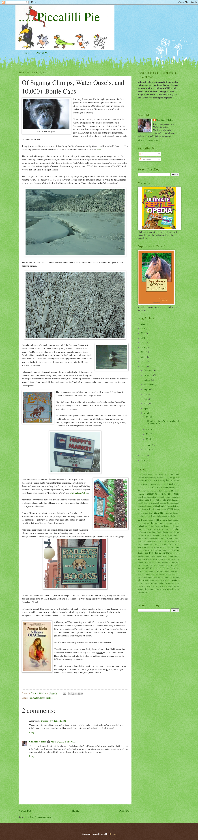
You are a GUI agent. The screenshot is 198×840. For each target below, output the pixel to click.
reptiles (147, 556)
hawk (140, 519)
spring (149, 568)
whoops (140, 589)
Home (26, 53)
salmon (176, 556)
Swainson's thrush (144, 574)
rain (177, 550)
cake (177, 487)
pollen (145, 550)
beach (140, 484)
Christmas (142, 496)
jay (162, 526)
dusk (173, 503)
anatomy (153, 477)
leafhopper (142, 532)
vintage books (143, 583)
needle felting (149, 544)
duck (168, 503)
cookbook (160, 497)
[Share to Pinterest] (81, 693)
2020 (143, 328)
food (140, 512)
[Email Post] (64, 693)
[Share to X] (75, 693)
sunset (167, 571)
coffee (153, 497)
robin (171, 556)
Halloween (175, 516)
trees (159, 577)
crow (169, 499)
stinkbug (152, 571)
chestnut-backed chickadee (160, 491)
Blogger (112, 833)
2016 (143, 347)
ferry (139, 509)
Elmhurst (148, 506)
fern (177, 506)
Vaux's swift (165, 580)
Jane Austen (155, 526)
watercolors (157, 586)
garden (158, 512)
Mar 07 (149, 438)
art (178, 477)
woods (162, 589)
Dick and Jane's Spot (79, 492)
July (146, 394)
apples (174, 477)
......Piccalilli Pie (59, 16)
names (162, 541)
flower (170, 508)
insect (176, 522)
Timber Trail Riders (169, 574)
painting (150, 547)
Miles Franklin (173, 535)
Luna (176, 532)
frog (150, 513)
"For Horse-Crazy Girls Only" (166, 474)
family (163, 505)
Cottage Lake (143, 499)
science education (166, 559)
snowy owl (147, 565)
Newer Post (25, 810)
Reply (31, 732)
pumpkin (171, 550)
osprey (140, 547)
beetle (153, 484)
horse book (167, 519)
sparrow (169, 565)
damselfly (175, 500)
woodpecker (154, 589)
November (148, 375)
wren (167, 588)
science (156, 559)
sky (170, 562)
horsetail (176, 520)
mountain (168, 538)
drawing (163, 503)
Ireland (141, 525)
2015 (143, 352)
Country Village (155, 500)
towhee (150, 577)
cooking (168, 496)
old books (164, 544)
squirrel (156, 568)
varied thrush (155, 580)
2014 (143, 356)
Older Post (125, 810)
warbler (161, 583)
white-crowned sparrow (170, 586)
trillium (165, 577)
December (148, 370)
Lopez (171, 532)
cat (139, 490)
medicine (148, 535)
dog (150, 502)
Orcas (171, 544)
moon (147, 538)
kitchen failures (165, 529)
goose (148, 516)
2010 (143, 460)
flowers (176, 509)
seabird (140, 562)
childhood (152, 493)
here (99, 149)
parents (156, 547)
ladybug (175, 528)
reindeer (141, 556)
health (145, 520)
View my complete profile (149, 140)
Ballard (176, 480)
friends (145, 513)
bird (30, 697)
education (141, 506)
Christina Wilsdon (37, 741)
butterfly (171, 487)
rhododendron (156, 556)
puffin (165, 550)
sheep (154, 562)
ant (165, 477)
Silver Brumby (162, 562)
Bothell (159, 488)
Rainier (140, 553)
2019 (143, 333)
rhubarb (165, 556)
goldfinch (141, 516)
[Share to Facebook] (78, 693)
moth (152, 538)
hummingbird (157, 522)
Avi (155, 480)
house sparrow (143, 523)
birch (164, 484)
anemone (160, 477)
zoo (178, 589)
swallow (154, 574)
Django (144, 502)
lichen (149, 532)
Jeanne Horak (169, 526)
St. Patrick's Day (166, 568)
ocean (157, 544)
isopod (147, 526)
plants (177, 547)
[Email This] (69, 693)
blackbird (145, 488)
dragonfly (156, 503)
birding (176, 484)
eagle (177, 503)
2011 (143, 455)
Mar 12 (149, 434)
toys (155, 577)
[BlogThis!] (72, 693)
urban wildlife (143, 580)
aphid (169, 477)
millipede (141, 538)
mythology (155, 541)
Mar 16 (149, 429)
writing (173, 588)
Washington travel (144, 586)
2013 (143, 361)
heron (150, 520)
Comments (146, 159)
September (148, 384)
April (146, 408)
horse (157, 519)
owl (145, 547)
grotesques (166, 516)
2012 (143, 366)
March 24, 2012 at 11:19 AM (63, 741)
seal (145, 562)
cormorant (175, 497)
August (147, 389)
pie (173, 547)
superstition (175, 571)
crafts (164, 499)
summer (160, 571)
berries (159, 484)
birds (139, 488)
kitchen (155, 529)
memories (156, 535)
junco (177, 526)
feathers (169, 506)
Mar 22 (149, 416)
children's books (169, 493)
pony (150, 550)
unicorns (176, 577)
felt (174, 506)
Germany (176, 513)
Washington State (172, 583)
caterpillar (145, 490)
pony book (157, 550)
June (146, 398)
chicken (141, 494)
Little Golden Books (160, 532)
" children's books (145, 474)
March (147, 412)
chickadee (175, 490)
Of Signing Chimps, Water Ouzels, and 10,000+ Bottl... (162, 422)
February (148, 444)
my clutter (147, 541)
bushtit (165, 487)
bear (145, 484)
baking (169, 480)
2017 (143, 342)
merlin (164, 535)
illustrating (169, 523)
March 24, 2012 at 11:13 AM (53, 720)
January (147, 449)
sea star (176, 559)
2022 (143, 323)
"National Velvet (144, 477)
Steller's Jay (142, 571)
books (153, 487)
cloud (149, 497)
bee (149, 484)
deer (139, 503)
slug (173, 562)
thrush (159, 574)
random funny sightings (43, 697)
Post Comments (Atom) (40, 817)
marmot (140, 535)
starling (176, 568)
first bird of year (154, 509)
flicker (163, 509)
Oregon (176, 544)
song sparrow (159, 565)
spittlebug (141, 568)
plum (139, 550)
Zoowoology (142, 592)
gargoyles (168, 513)
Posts (143, 154)
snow (140, 565)
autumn (148, 480)
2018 (143, 337)
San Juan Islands (145, 559)
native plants (169, 541)
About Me (42, 53)
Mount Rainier (159, 538)
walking (154, 583)
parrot (162, 547)
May (146, 403)
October (147, 379)
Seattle (149, 562)
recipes (176, 553)
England (156, 505)
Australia (141, 480)
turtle (170, 577)
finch (144, 509)
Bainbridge (162, 480)
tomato (144, 577)
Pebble (168, 547)
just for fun (144, 529)
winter (146, 588)
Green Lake (156, 516)
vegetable (175, 579)
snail (177, 562)
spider (177, 565)
